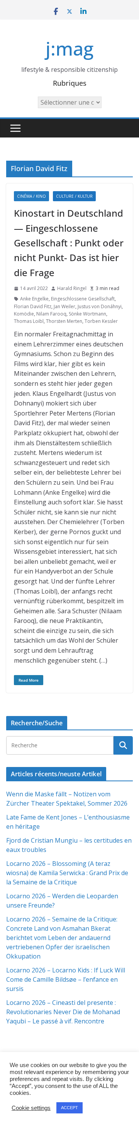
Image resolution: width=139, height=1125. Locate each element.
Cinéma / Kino (31, 196)
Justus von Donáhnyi (100, 306)
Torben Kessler (101, 321)
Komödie (24, 314)
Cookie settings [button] (31, 1108)
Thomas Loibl (29, 321)
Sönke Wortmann (87, 314)
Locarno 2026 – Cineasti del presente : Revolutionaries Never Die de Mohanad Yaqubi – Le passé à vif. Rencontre (63, 1011)
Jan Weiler (64, 306)
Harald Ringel (71, 288)
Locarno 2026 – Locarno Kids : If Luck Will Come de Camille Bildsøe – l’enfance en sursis (65, 979)
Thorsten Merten (64, 321)
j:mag (69, 48)
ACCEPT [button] (69, 1107)
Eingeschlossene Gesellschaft (83, 298)
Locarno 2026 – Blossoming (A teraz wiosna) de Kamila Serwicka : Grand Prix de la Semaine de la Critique (67, 872)
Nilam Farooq (51, 314)
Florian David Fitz (32, 306)
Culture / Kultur (74, 196)
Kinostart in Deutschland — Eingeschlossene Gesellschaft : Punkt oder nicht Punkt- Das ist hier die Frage (69, 243)
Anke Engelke (34, 298)
